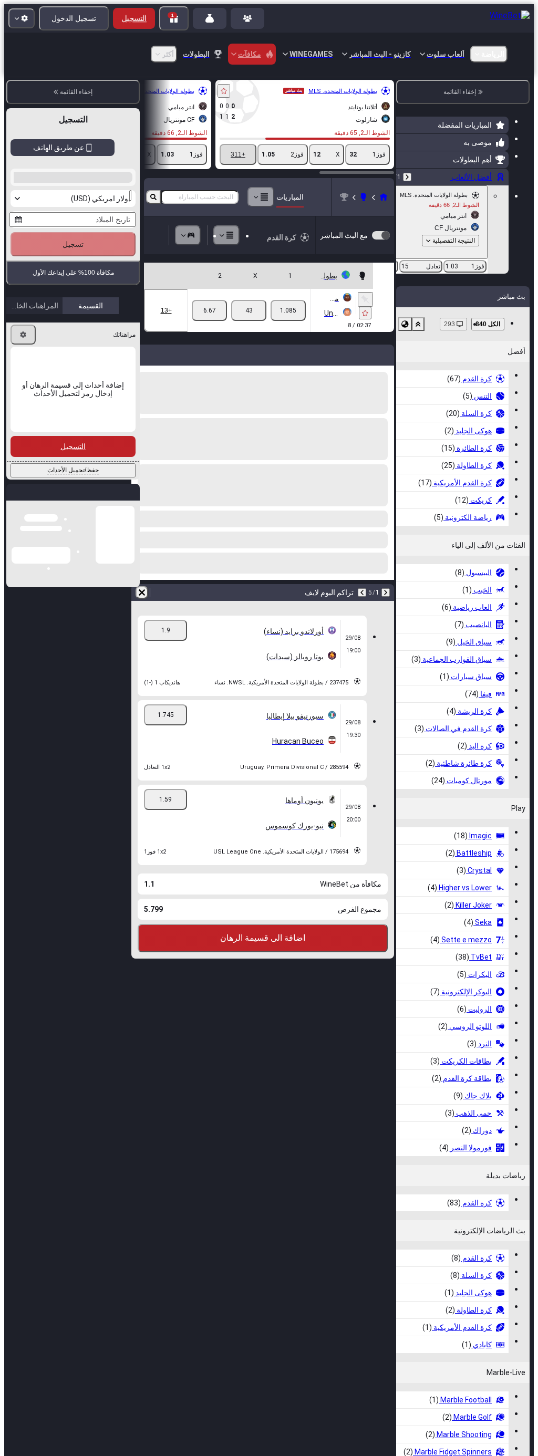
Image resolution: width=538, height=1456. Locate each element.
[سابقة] (407, 177)
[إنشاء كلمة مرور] (54, 347)
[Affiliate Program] (247, 18)
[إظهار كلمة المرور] (25, 347)
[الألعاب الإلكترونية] (188, 235)
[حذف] (142, 592)
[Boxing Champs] (363, 196)
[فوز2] (209, 310)
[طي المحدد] (418, 324)
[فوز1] (288, 310)
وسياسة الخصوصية (39, 403)
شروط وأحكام (92, 403)
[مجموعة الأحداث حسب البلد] (405, 324)
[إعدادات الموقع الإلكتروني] (21, 18)
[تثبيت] (365, 299)
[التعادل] (248, 310)
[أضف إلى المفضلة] (224, 91)
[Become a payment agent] (209, 18)
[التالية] (362, 592)
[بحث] (153, 197)
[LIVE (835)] (383, 196)
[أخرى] (260, 197)
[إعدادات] (23, 499)
